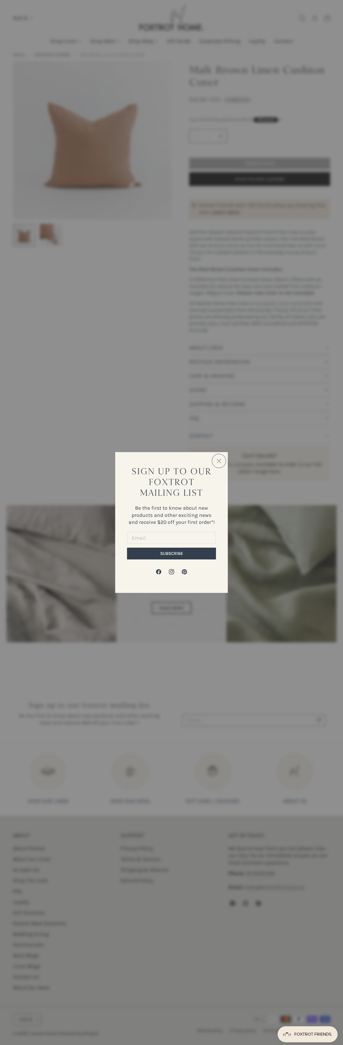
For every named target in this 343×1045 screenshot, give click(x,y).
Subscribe (171, 553)
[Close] (219, 461)
